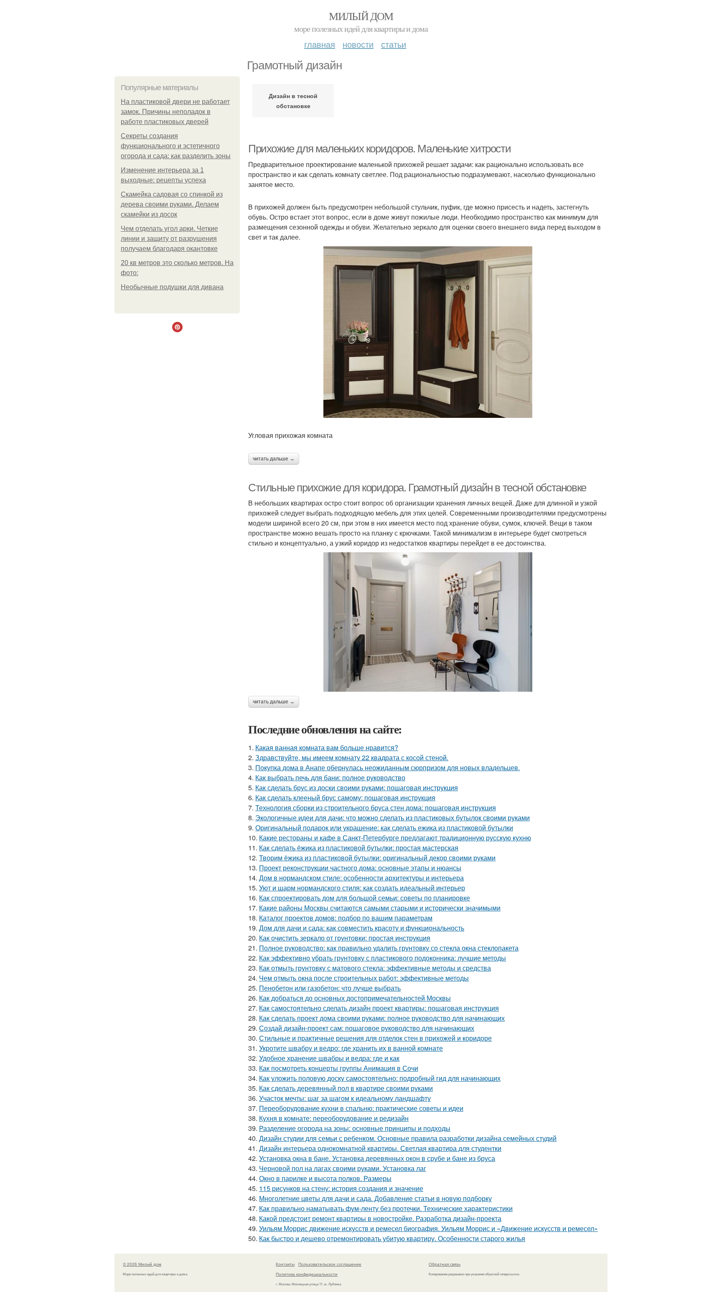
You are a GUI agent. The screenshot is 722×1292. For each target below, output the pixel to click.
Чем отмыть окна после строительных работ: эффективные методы (364, 978)
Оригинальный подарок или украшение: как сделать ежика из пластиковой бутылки (384, 827)
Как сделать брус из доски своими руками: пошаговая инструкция (356, 787)
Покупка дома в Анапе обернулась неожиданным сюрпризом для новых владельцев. (387, 767)
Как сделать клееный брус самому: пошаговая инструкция (345, 797)
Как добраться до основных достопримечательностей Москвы (355, 998)
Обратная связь (444, 1264)
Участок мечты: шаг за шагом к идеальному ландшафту (345, 1098)
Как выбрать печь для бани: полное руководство (330, 777)
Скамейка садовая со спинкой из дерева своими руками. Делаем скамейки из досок (172, 204)
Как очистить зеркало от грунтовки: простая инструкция (344, 938)
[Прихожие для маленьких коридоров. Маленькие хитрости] (428, 332)
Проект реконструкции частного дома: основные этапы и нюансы (360, 867)
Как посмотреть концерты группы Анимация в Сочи (338, 1068)
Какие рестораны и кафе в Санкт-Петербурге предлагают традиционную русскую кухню (395, 837)
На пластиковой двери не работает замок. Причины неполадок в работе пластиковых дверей (175, 111)
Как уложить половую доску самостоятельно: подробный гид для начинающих (380, 1078)
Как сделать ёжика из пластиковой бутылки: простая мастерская (358, 847)
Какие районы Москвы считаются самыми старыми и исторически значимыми (380, 908)
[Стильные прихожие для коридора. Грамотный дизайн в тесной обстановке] (428, 622)
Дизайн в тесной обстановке (293, 100)
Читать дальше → (274, 459)
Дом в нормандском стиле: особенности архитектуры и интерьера (361, 877)
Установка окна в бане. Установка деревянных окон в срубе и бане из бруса (377, 1158)
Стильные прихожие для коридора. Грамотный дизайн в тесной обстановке (417, 487)
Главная (319, 44)
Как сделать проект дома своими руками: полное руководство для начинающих (382, 1018)
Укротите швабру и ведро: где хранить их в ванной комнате (351, 1048)
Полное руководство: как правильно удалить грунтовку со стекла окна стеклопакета (389, 948)
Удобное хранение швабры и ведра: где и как (329, 1058)
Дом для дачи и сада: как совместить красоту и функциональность (361, 928)
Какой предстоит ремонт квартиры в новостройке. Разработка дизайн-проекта (380, 1218)
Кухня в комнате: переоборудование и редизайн (334, 1118)
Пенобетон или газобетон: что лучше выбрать (330, 988)
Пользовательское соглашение (329, 1264)
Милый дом (361, 16)
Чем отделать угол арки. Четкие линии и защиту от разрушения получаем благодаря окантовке (169, 238)
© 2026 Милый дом (142, 1264)
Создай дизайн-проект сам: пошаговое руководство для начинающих (366, 1028)
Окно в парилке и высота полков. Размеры (325, 1178)
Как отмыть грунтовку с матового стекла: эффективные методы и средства (375, 968)
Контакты (285, 1264)
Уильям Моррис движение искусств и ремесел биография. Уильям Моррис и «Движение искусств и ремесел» (428, 1228)
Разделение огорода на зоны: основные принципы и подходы (354, 1128)
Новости (358, 44)
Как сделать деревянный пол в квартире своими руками (346, 1088)
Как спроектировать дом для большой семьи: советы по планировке (364, 898)
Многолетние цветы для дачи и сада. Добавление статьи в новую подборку (375, 1198)
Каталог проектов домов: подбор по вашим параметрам (345, 918)
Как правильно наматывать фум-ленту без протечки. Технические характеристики (386, 1208)
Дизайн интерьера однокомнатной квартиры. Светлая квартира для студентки (380, 1148)
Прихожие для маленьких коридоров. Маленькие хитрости (379, 148)
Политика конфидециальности (307, 1274)
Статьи (393, 44)
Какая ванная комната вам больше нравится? (326, 747)
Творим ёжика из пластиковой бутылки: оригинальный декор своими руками (377, 857)
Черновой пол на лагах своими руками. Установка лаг (342, 1168)
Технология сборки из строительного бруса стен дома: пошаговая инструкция (375, 807)
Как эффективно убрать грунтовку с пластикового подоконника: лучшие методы (382, 958)
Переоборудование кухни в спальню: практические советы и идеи (361, 1108)
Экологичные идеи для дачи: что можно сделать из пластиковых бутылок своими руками (392, 817)
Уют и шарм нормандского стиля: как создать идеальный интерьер (362, 888)
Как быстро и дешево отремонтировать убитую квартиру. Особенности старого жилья (392, 1238)
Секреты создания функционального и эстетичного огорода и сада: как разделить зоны (176, 145)
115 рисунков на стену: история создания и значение (341, 1188)
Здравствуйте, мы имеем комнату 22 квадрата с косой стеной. (351, 757)
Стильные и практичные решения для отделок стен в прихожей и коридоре (375, 1038)
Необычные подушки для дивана (172, 287)
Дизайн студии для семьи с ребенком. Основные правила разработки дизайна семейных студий (408, 1138)
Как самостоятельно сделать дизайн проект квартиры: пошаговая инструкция (379, 1008)
